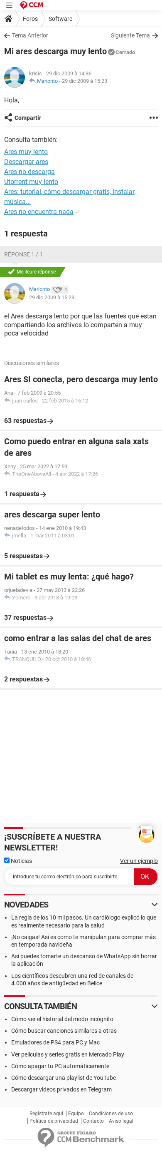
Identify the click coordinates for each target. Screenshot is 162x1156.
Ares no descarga (29, 172)
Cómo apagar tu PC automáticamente (60, 1066)
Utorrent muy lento (31, 182)
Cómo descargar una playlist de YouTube (63, 1077)
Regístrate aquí (46, 1113)
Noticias (21, 861)
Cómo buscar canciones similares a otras (64, 1030)
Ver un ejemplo (139, 861)
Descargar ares (26, 162)
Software (60, 18)
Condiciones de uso (111, 1113)
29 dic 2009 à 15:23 (84, 81)
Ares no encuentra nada (39, 212)
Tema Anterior (30, 35)
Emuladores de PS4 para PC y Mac (55, 1042)
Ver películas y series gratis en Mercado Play (67, 1054)
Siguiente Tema (130, 35)
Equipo (76, 1113)
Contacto (93, 1121)
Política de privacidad (53, 1121)
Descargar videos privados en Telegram (61, 1089)
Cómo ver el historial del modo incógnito (62, 1019)
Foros (30, 18)
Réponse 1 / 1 (23, 254)
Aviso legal (121, 1121)
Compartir (28, 117)
